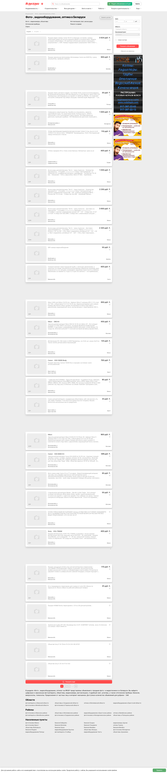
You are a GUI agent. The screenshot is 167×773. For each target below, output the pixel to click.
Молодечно (107, 124)
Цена (116, 19)
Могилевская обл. (53, 334)
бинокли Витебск (118, 727)
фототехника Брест (32, 725)
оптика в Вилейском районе (122, 713)
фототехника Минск (32, 723)
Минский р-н (51, 48)
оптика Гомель (118, 725)
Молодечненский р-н (54, 123)
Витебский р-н (52, 258)
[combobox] (137, 21)
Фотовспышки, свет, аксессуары (81, 21)
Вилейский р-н (52, 68)
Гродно (109, 162)
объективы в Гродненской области (66, 703)
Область (117, 26)
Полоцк (109, 104)
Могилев (108, 333)
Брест (109, 372)
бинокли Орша (59, 727)
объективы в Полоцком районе (123, 715)
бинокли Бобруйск (61, 723)
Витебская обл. (52, 105)
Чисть (109, 279)
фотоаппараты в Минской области (37, 703)
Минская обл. (51, 50)
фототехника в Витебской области (37, 705)
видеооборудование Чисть (93, 732)
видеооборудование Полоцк (35, 732)
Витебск (108, 259)
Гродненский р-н (52, 161)
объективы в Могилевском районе (66, 713)
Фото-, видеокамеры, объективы (37, 21)
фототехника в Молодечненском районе (97, 715)
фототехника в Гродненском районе (67, 715)
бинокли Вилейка (89, 727)
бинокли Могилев (60, 725)
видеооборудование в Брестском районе (97, 713)
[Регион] (42, 4)
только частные (122, 40)
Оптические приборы (33, 24)
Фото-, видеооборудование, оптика (45, 13)
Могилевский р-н (52, 332)
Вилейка (108, 69)
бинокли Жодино (31, 729)
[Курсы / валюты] (109, 38)
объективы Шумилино (120, 732)
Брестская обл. (52, 373)
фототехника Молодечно (121, 729)
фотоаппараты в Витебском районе (37, 715)
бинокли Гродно (89, 723)
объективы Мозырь (90, 729)
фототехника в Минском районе (36, 713)
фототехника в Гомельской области (67, 705)
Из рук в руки (29, 13)
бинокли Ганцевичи (90, 725)
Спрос (28, 26)
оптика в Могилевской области (94, 703)
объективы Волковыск (33, 727)
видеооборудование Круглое (64, 729)
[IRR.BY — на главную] (32, 4)
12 (76, 686)
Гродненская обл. (52, 163)
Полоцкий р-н (51, 103)
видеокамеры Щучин (120, 723)
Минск (109, 49)
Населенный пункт (120, 32)
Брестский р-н (52, 371)
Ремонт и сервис (76, 24)
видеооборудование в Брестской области (127, 703)
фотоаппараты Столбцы (63, 732)
